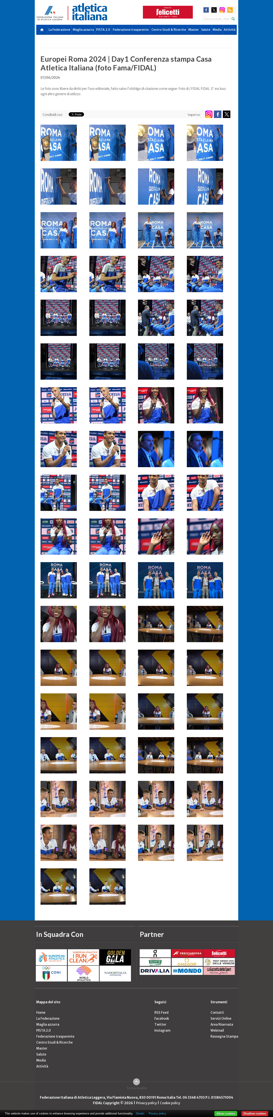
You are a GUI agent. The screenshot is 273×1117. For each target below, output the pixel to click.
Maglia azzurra (83, 30)
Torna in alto (136, 1088)
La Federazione (59, 30)
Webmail (217, 1030)
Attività (229, 30)
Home (40, 1013)
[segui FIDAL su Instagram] (208, 114)
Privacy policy (146, 1103)
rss (230, 10)
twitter (214, 10)
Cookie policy (170, 1103)
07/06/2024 (50, 78)
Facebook (161, 1018)
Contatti (217, 1013)
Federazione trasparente (131, 30)
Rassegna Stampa (224, 1036)
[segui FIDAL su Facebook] (217, 114)
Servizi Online (221, 1018)
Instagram (162, 1030)
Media (217, 30)
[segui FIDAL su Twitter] (226, 114)
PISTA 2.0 (103, 30)
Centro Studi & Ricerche (168, 30)
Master (193, 30)
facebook (206, 10)
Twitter (160, 1024)
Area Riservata (222, 1024)
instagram (222, 10)
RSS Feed (161, 1013)
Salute (205, 30)
